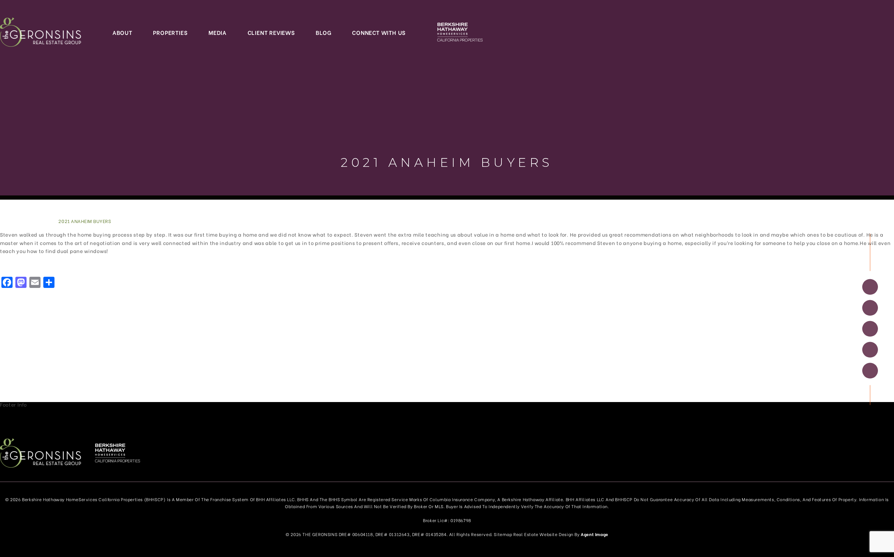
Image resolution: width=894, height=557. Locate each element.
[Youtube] (870, 370)
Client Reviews (271, 32)
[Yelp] (870, 349)
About (122, 32)
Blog (323, 32)
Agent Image (594, 534)
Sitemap (503, 534)
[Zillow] (870, 328)
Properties (170, 32)
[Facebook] (870, 287)
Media (217, 32)
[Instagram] (870, 307)
